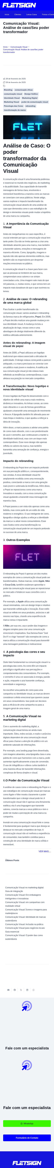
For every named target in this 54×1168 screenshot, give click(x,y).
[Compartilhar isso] (15, 990)
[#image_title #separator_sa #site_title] (19, 5)
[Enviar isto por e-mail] (8, 990)
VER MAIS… (45, 851)
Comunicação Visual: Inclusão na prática (24, 924)
